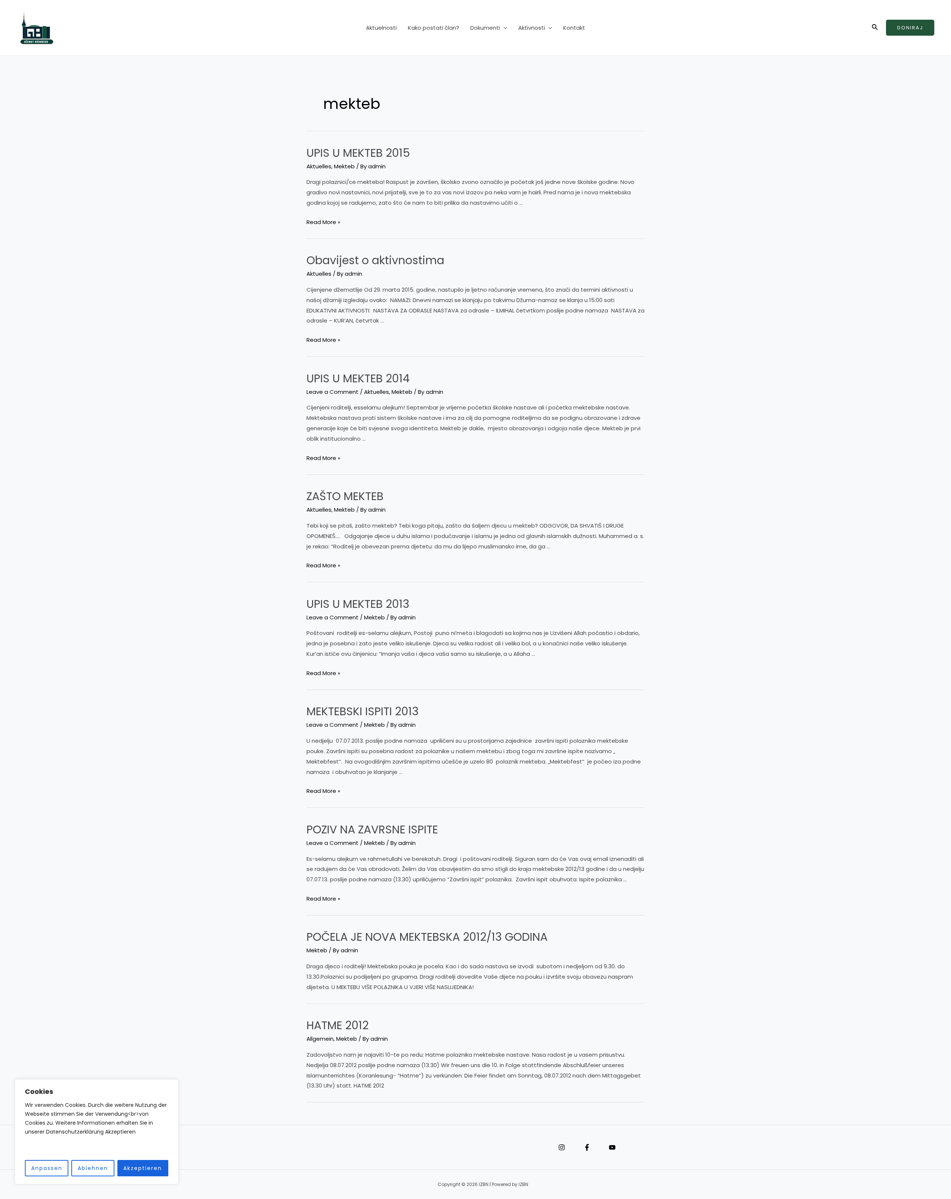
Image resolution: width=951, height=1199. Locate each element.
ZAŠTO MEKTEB (344, 496)
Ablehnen (93, 1168)
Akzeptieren (142, 1168)
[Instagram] (561, 1147)
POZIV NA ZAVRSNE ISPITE (372, 829)
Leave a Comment (332, 392)
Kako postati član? (433, 28)
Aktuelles (318, 166)
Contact (282, 1147)
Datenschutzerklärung (271, 1147)
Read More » (323, 222)
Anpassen (46, 1168)
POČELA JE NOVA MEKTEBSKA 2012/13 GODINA (427, 937)
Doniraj (910, 27)
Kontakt (574, 28)
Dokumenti (485, 28)
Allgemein (320, 1039)
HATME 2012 (337, 1025)
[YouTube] (612, 1147)
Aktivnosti (531, 28)
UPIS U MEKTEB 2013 (357, 604)
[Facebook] (587, 1147)
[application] (503, 28)
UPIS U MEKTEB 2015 (358, 153)
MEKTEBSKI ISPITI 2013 (362, 711)
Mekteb (344, 166)
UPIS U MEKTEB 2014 (358, 378)
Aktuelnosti (381, 28)
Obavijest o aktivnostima (375, 260)
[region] (96, 1132)
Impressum (260, 1147)
